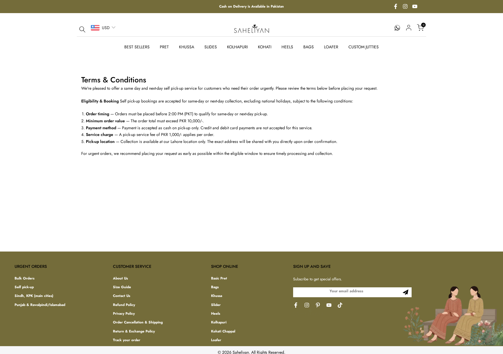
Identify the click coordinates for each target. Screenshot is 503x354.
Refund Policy (124, 304)
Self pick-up (24, 287)
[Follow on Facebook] (395, 6)
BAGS (308, 47)
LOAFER (331, 47)
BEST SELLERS (137, 47)
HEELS (287, 47)
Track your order (126, 340)
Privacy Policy (124, 313)
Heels (215, 313)
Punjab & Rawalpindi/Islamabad (40, 304)
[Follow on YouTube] (414, 6)
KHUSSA (186, 47)
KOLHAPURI (237, 47)
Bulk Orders (24, 278)
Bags (215, 287)
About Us (120, 278)
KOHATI (264, 47)
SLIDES (210, 47)
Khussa (216, 296)
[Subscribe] (405, 292)
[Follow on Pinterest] (317, 305)
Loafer (216, 340)
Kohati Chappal (223, 331)
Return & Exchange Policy (134, 331)
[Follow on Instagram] (405, 6)
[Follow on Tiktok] (340, 305)
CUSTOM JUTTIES (363, 47)
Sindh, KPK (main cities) (34, 296)
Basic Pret (219, 278)
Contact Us (121, 296)
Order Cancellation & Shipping (138, 322)
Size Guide (122, 287)
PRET (164, 47)
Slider (216, 304)
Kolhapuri (218, 322)
